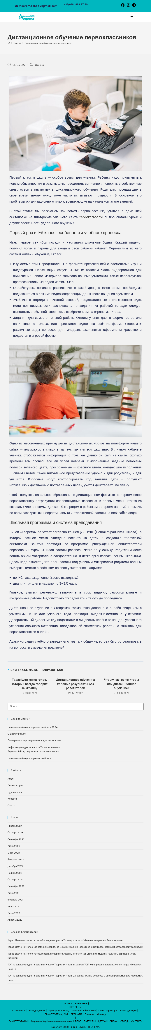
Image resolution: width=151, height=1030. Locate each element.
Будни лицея (15, 792)
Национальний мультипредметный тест (29, 758)
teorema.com (90, 217)
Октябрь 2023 (15, 832)
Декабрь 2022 (15, 866)
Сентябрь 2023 (16, 839)
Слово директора (108, 1010)
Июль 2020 (14, 906)
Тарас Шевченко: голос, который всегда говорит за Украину (29, 684)
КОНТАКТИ (136, 1021)
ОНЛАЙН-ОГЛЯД (119, 1021)
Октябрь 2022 (15, 879)
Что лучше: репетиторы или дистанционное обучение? (121, 684)
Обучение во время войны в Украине (102, 940)
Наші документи (37, 1010)
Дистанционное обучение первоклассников (48, 43)
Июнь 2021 (13, 893)
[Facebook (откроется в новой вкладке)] (123, 5)
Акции (11, 778)
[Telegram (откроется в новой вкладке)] (133, 5)
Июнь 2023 (14, 846)
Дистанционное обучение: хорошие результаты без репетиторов (75, 684)
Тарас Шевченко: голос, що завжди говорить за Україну (38, 947)
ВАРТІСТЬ (89, 1021)
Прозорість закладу (58, 1010)
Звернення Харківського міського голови (51, 1021)
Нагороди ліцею (128, 1010)
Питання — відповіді (95, 1014)
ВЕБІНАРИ (76, 1014)
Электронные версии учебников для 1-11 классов (34, 740)
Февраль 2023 (16, 859)
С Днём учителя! (17, 734)
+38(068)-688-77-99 (76, 4)
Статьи (39, 65)
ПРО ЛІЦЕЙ (75, 1007)
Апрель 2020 (15, 920)
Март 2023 (14, 853)
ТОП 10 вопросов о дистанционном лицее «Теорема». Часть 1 (41, 964)
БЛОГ (78, 1021)
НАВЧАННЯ (81, 1003)
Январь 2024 (15, 826)
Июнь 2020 (14, 913)
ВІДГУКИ (102, 1021)
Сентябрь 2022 (16, 886)
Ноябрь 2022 (15, 873)
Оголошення (19, 1010)
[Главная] (9, 43)
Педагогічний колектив (84, 1010)
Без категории (15, 785)
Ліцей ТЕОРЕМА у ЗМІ (56, 1014)
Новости (12, 798)
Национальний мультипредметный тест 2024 (33, 727)
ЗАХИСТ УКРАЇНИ (18, 1021)
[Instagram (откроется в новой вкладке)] (128, 5)
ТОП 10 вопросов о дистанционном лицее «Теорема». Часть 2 (41, 975)
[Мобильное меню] (132, 17)
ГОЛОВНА (67, 1003)
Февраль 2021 (15, 899)
